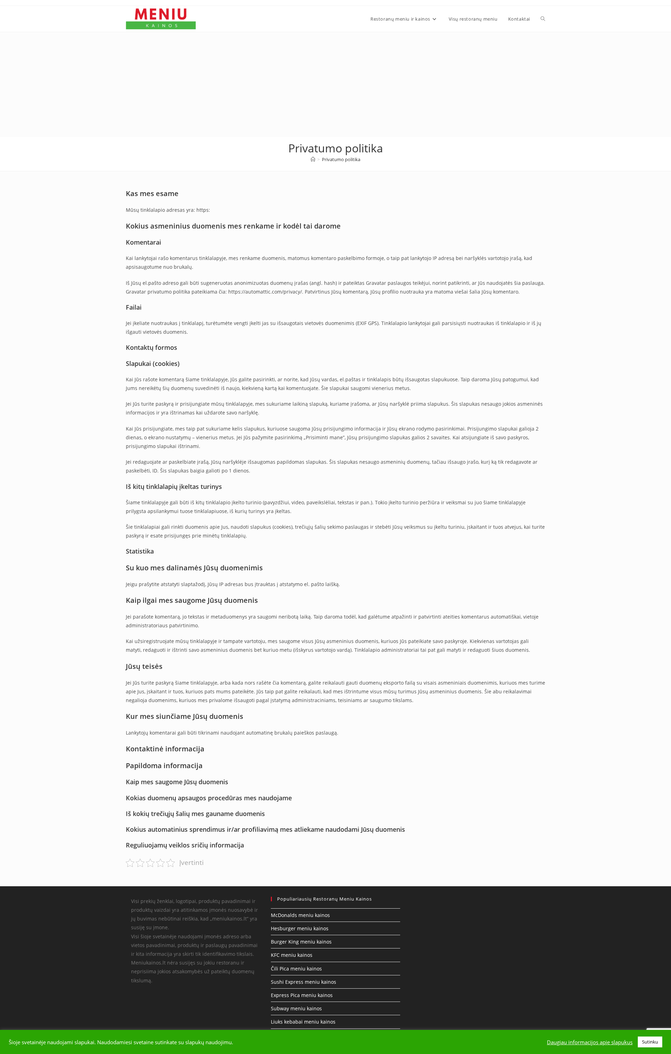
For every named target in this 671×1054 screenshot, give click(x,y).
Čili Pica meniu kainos (296, 968)
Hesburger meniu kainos (300, 928)
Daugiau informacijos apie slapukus (590, 1042)
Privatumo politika (341, 159)
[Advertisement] (335, 84)
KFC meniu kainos (291, 955)
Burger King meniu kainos (301, 941)
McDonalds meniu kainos (300, 915)
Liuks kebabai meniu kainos (303, 1021)
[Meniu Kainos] (313, 159)
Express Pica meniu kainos (302, 995)
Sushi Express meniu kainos (303, 982)
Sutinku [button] (650, 1042)
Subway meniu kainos (296, 1008)
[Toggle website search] (542, 19)
